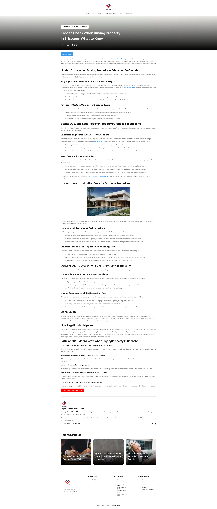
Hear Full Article (66, 54)
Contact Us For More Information (72, 390)
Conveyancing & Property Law (75, 27)
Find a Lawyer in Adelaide (148, 489)
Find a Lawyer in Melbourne (146, 486)
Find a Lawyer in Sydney (148, 480)
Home (87, 13)
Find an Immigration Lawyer (122, 484)
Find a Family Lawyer (122, 480)
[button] (97, 13)
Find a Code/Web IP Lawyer (121, 491)
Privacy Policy (95, 484)
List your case (126, 13)
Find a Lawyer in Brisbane (148, 482)
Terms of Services (96, 486)
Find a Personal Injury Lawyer (122, 494)
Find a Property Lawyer (122, 482)
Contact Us (94, 482)
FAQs (93, 488)
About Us (94, 480)
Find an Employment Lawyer (122, 488)
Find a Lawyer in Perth (147, 484)
